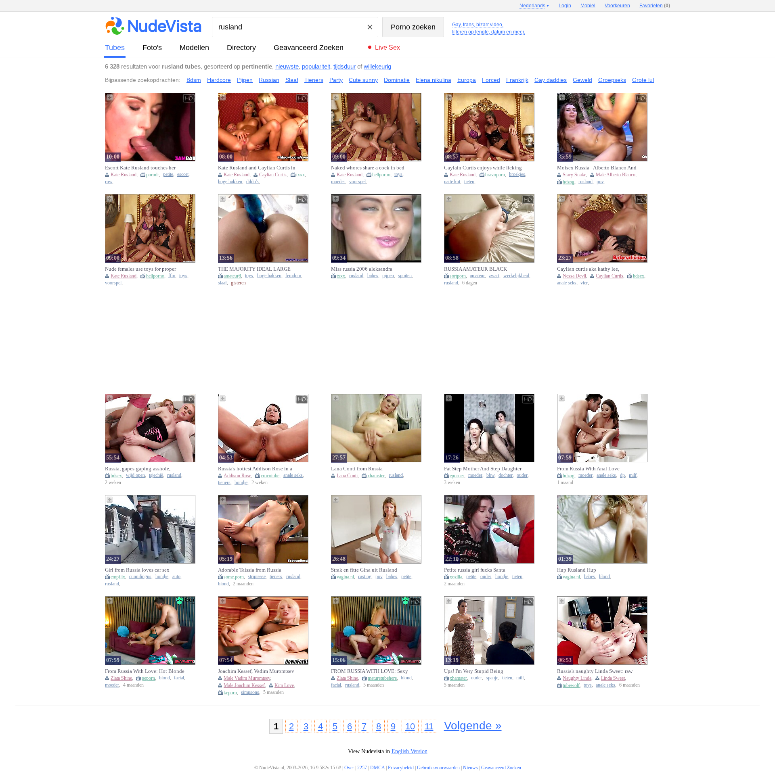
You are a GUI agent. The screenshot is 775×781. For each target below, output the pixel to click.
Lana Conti (347, 475)
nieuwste (287, 66)
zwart (494, 275)
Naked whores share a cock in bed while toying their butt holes (367, 168)
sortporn (458, 276)
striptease (257, 576)
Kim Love (284, 685)
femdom (293, 275)
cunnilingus (140, 576)
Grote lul (643, 80)
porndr (152, 175)
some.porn (234, 577)
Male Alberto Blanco (615, 175)
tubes (115, 48)
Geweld (582, 80)
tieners (224, 482)
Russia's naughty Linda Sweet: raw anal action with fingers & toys (595, 671)
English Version (409, 751)
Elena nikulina (433, 80)
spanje (492, 678)
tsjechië (156, 475)
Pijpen (245, 80)
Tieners (313, 80)
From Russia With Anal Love (588, 469)
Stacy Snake (574, 175)
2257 (362, 768)
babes (372, 275)
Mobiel (587, 5)
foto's (152, 48)
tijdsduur (344, 66)
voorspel (357, 181)
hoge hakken (230, 181)
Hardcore (219, 80)
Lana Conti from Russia (357, 469)
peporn (148, 678)
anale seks (566, 283)
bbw (490, 475)
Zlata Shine (121, 678)
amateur (477, 275)
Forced (491, 80)
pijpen (388, 275)
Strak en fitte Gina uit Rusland (364, 570)
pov (600, 181)
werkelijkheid (516, 275)
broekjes (517, 174)
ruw (108, 181)
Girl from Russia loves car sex (137, 570)
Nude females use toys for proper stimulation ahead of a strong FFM (142, 269)
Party (336, 80)
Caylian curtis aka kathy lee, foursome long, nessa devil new (591, 269)
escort (183, 174)
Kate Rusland (123, 175)
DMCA (377, 768)
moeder (338, 181)
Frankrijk (517, 80)
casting (364, 576)
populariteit (316, 66)
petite (168, 174)
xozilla (456, 577)
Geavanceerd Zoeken (309, 48)
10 (410, 726)
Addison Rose (237, 475)
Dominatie (397, 80)
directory (241, 48)
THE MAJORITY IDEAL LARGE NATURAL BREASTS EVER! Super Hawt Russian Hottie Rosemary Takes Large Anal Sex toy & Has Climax (257, 269)
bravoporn (495, 175)
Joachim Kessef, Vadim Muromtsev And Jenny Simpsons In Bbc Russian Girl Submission (256, 671)
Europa (466, 80)
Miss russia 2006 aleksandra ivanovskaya (361, 269)
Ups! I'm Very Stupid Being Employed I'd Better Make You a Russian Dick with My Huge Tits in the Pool (482, 671)
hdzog (568, 182)
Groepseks (612, 80)
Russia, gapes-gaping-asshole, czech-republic (137, 469)
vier (584, 283)
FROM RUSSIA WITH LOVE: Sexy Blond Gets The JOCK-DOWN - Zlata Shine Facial (369, 671)
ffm (171, 275)
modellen (194, 48)
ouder (522, 475)
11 (429, 726)
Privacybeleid (401, 768)
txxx (300, 175)
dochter (506, 475)
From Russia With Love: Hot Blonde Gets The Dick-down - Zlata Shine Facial (144, 671)
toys (398, 174)
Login (565, 5)
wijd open (135, 475)
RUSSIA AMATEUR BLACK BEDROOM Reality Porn (475, 269)
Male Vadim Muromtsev (247, 678)
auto (176, 576)
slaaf (222, 283)
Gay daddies (550, 80)
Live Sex (387, 47)
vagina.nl (345, 577)
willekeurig (377, 66)
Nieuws (470, 768)
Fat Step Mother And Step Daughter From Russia (483, 469)
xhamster (376, 475)
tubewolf (571, 685)
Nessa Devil (574, 276)
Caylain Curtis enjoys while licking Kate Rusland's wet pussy (483, 168)
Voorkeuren (617, 5)
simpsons (250, 692)
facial (179, 678)
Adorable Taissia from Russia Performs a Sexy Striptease (249, 570)
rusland (585, 181)
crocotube (270, 475)
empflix (118, 577)
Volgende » (473, 725)
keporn (230, 692)
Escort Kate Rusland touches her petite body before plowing (140, 168)
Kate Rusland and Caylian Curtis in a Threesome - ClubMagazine (256, 168)
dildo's (252, 181)
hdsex (638, 276)
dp (622, 475)
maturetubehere (382, 678)
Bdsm (193, 80)
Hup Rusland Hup (576, 570)
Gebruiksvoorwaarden (438, 768)
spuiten (405, 275)
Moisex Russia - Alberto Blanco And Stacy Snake (597, 168)
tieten (469, 181)
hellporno (381, 175)
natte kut (452, 181)
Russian (269, 80)
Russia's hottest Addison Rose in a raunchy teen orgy (255, 469)
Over (349, 768)
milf (633, 475)
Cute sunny (363, 80)
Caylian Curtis (273, 175)
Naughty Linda (577, 678)
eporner (457, 475)
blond (223, 584)
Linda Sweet (613, 678)
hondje (241, 482)
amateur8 (232, 276)
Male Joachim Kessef (244, 685)
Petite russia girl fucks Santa (474, 570)
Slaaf (291, 80)
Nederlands (532, 5)
